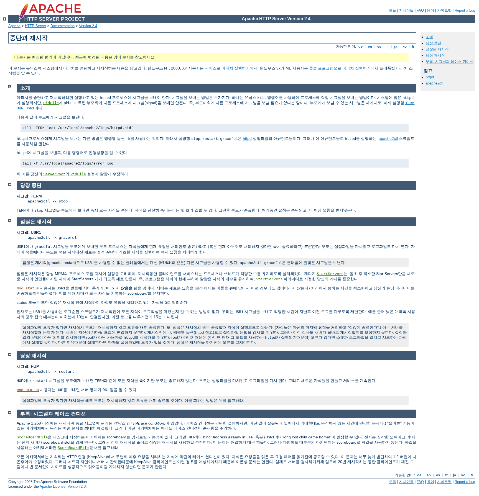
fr (387, 46)
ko (404, 46)
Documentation (62, 26)
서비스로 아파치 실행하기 (227, 68)
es (379, 46)
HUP (20, 108)
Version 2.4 (88, 26)
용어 (430, 10)
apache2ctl (388, 138)
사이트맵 (444, 10)
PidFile (51, 103)
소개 (429, 37)
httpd (247, 138)
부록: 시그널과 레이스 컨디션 (449, 62)
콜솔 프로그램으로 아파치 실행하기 (340, 68)
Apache (14, 26)
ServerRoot (54, 174)
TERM (409, 103)
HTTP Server (35, 26)
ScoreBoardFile (32, 437)
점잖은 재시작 (437, 49)
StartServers (330, 274)
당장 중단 (433, 43)
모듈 (392, 10)
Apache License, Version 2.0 (63, 486)
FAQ (420, 10)
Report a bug (465, 10)
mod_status (28, 288)
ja (395, 46)
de (360, 46)
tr (413, 46)
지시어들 (406, 10)
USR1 (30, 108)
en (370, 46)
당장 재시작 (435, 55)
